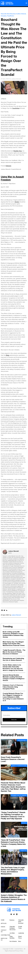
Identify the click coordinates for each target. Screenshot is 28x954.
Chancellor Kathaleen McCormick (12, 928)
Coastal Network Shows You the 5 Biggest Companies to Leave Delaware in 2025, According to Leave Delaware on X (13, 696)
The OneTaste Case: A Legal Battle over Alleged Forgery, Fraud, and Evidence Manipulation (13, 870)
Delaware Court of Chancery (18, 795)
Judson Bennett (16, 79)
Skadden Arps (17, 151)
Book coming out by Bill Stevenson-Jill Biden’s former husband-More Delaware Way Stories (13, 634)
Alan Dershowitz (22, 740)
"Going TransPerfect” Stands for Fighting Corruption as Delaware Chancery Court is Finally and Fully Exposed (13, 815)
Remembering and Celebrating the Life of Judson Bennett (13, 659)
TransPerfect (10, 16)
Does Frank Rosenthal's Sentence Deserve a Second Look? (12, 759)
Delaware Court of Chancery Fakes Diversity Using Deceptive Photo (13, 686)
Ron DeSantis (13, 941)
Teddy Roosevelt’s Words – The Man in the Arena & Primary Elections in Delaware (14, 652)
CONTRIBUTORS (5, 935)
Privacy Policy (19, 951)
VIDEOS (3, 926)
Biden (7, 355)
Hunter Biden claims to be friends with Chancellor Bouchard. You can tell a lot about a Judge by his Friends (13, 667)
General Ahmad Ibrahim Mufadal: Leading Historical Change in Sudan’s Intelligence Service (13, 677)
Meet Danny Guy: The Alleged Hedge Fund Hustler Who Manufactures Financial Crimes (14, 643)
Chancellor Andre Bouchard (8, 13)
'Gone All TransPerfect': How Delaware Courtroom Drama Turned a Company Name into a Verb (13, 843)
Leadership (21, 933)
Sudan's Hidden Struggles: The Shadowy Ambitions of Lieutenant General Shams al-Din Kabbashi (14, 898)
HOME (2, 920)
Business (24, 823)
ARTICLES (3, 923)
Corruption (4, 16)
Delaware (8, 166)
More (19, 941)
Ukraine (17, 202)
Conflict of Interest (21, 13)
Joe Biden (12, 933)
